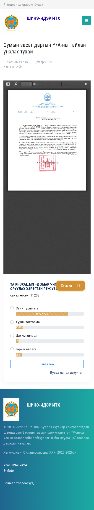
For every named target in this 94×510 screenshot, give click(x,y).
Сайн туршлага (27, 308)
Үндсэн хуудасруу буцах (24, 4)
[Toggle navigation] (86, 20)
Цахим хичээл (26, 335)
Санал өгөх (47, 364)
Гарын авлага (26, 349)
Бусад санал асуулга (66, 372)
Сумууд (70, 285)
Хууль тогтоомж (28, 322)
